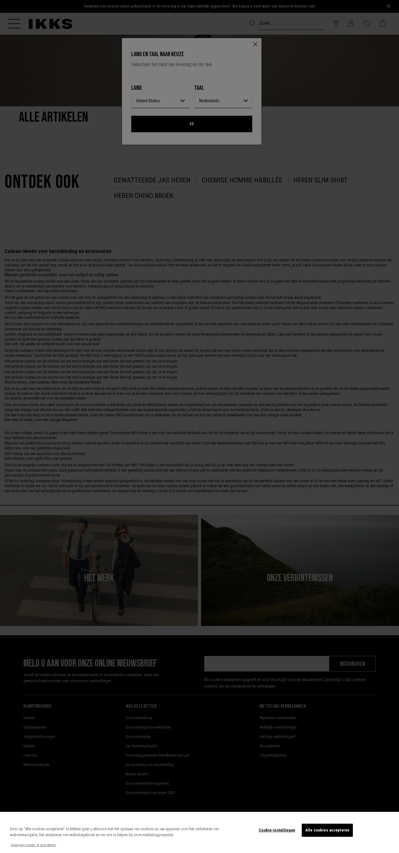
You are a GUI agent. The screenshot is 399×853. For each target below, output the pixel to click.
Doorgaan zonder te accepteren (33, 845)
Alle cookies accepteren (327, 830)
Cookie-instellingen (277, 830)
